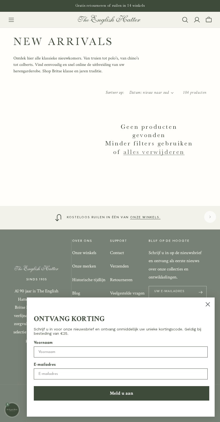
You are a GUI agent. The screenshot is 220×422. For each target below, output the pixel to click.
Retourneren (121, 280)
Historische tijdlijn (88, 280)
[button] (11, 20)
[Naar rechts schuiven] (210, 217)
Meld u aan (121, 393)
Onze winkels (84, 253)
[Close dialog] (207, 304)
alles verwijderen (154, 152)
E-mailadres (45, 365)
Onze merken (84, 266)
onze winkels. (145, 217)
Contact (117, 253)
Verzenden (119, 266)
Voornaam (43, 343)
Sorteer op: (115, 92)
